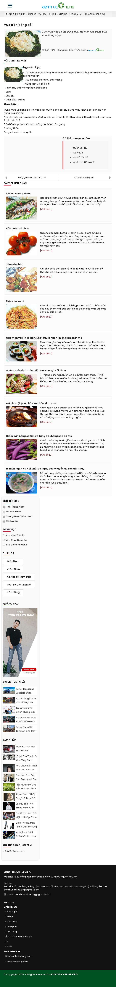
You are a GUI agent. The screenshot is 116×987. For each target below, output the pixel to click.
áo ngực (78, 153)
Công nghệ (11, 912)
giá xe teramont (15, 851)
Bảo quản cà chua (17, 228)
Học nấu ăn (76, 14)
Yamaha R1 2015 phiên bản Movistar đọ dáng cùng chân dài (26, 838)
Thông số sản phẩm (16, 962)
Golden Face (13, 512)
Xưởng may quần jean (19, 516)
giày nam (13, 561)
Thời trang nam (15, 507)
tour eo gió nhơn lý (19, 585)
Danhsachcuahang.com (18, 956)
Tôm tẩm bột (14, 264)
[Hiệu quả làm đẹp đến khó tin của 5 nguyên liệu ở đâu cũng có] (9, 787)
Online (8, 947)
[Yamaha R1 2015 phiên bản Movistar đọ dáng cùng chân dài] (9, 835)
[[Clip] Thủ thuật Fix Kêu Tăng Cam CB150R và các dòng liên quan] (9, 757)
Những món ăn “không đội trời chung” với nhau (36, 370)
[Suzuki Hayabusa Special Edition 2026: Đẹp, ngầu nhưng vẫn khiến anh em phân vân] (9, 690)
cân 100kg (13, 592)
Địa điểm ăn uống (16, 545)
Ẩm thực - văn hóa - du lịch (42, 14)
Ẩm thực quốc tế (16, 540)
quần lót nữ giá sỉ (83, 162)
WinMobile (12, 521)
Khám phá (11, 927)
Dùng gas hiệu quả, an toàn (32, 178)
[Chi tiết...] (46, 209)
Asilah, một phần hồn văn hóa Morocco (31, 403)
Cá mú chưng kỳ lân (84, 178)
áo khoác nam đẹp (19, 577)
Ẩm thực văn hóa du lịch (18, 937)
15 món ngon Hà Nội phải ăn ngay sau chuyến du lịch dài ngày (45, 469)
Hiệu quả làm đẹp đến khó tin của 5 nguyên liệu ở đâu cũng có (26, 791)
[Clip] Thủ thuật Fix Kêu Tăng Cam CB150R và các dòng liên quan (26, 762)
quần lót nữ (80, 148)
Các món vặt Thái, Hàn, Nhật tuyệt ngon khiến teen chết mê (44, 338)
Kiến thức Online (17, 14)
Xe (6, 942)
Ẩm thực (63, 14)
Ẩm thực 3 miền (15, 535)
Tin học (9, 917)
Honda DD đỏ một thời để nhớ (25, 749)
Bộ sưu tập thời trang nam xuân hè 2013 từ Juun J (25, 808)
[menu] (10, 6)
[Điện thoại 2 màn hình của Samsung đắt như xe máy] (9, 826)
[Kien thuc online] (58, 5)
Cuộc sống (11, 922)
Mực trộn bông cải (95, 14)
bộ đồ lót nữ (80, 157)
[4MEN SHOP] (20, 642)
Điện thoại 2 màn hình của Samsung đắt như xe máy (26, 827)
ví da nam (13, 569)
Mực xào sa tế (15, 301)
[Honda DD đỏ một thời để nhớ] (9, 749)
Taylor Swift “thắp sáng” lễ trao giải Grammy (25, 798)
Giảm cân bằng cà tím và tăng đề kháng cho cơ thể (39, 436)
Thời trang (11, 932)
